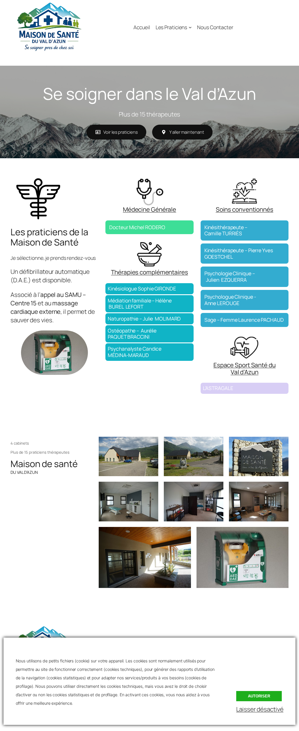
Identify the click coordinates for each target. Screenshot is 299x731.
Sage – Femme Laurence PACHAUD (244, 319)
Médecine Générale (149, 209)
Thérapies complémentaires (149, 272)
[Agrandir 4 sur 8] (151, 489)
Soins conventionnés (244, 209)
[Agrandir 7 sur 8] (183, 534)
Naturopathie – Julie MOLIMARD (144, 318)
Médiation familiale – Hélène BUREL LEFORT (139, 303)
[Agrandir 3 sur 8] (281, 444)
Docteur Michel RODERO (137, 227)
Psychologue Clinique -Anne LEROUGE (230, 300)
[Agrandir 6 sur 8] (281, 489)
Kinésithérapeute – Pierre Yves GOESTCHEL (238, 253)
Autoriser (259, 696)
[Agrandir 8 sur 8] (281, 534)
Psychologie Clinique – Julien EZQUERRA (229, 276)
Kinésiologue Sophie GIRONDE (142, 288)
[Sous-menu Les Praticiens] (190, 26)
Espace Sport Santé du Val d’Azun (244, 368)
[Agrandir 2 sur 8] (216, 444)
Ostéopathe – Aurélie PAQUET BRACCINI (132, 333)
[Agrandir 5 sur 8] (216, 489)
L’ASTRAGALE (218, 387)
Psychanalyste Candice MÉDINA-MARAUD (134, 351)
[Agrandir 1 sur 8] (151, 444)
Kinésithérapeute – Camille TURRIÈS (225, 230)
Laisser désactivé (259, 709)
